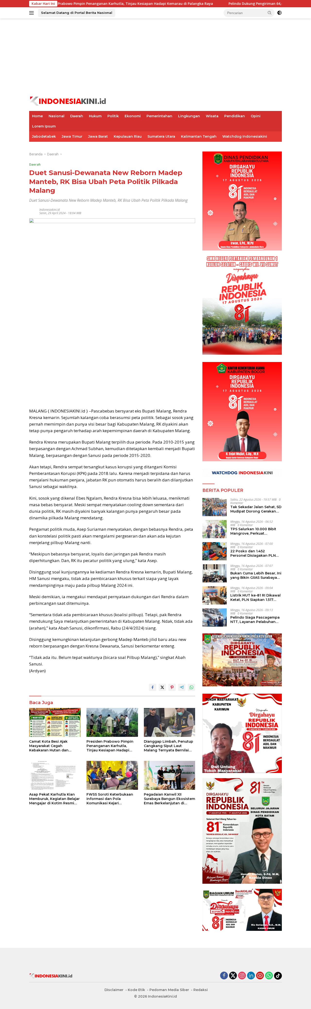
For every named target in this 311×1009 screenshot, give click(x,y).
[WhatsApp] (269, 976)
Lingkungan (189, 116)
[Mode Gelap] (279, 13)
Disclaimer (113, 990)
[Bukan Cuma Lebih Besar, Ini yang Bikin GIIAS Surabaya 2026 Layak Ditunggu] (214, 573)
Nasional (56, 116)
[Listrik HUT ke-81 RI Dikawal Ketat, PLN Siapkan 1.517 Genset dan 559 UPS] (214, 595)
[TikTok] (278, 976)
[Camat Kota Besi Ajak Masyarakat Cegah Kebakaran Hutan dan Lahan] (55, 722)
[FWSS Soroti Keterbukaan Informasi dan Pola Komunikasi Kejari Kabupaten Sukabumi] (112, 775)
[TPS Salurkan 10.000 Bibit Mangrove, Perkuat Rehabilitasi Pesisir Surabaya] (214, 529)
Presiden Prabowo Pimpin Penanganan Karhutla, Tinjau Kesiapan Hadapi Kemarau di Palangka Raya (95, 3)
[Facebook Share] (152, 687)
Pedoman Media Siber (169, 990)
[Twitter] (233, 976)
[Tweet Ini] (162, 687)
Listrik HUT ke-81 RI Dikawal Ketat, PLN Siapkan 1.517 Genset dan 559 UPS (255, 597)
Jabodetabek (44, 136)
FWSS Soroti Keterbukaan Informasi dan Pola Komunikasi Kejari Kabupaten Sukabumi (109, 799)
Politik (113, 116)
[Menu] (32, 13)
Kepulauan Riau (128, 136)
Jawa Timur (72, 136)
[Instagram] (242, 976)
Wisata (212, 116)
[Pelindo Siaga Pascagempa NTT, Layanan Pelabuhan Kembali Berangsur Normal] (214, 617)
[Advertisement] (155, 57)
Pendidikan (234, 116)
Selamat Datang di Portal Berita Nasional (76, 13)
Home (37, 116)
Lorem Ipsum (44, 126)
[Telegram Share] (181, 687)
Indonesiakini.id (49, 210)
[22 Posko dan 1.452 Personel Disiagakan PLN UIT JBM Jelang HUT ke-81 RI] (214, 551)
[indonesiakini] (68, 100)
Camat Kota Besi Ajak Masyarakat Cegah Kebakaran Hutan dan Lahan (49, 746)
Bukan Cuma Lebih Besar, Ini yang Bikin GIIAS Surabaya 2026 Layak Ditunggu (255, 575)
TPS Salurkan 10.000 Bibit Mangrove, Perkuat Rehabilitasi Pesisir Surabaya (253, 531)
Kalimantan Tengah (198, 136)
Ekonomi (133, 116)
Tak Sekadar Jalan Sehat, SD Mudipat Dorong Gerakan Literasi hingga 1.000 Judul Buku (255, 509)
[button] (270, 13)
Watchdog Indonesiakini (244, 136)
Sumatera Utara (161, 136)
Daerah (76, 116)
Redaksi (200, 990)
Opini (255, 116)
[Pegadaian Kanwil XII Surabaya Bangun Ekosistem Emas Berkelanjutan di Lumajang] (169, 775)
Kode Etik (136, 990)
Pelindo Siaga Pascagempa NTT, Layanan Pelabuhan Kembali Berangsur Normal (255, 619)
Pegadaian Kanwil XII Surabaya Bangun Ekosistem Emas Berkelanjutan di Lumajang (169, 799)
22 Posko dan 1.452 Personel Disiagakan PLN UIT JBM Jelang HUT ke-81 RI (255, 553)
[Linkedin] (251, 976)
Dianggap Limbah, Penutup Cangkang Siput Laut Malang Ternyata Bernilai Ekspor (168, 746)
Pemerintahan (159, 116)
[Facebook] (224, 976)
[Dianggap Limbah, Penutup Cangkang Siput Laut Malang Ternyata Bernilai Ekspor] (169, 722)
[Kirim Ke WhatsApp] (191, 687)
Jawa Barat (98, 136)
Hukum (95, 116)
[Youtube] (260, 976)
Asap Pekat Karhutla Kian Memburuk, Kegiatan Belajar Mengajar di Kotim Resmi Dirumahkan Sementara (54, 799)
